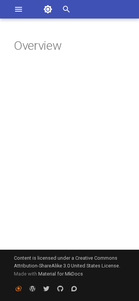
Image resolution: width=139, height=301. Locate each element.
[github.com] (60, 288)
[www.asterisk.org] (18, 288)
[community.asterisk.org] (74, 288)
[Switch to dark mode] (48, 9)
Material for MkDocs (60, 274)
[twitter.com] (46, 288)
